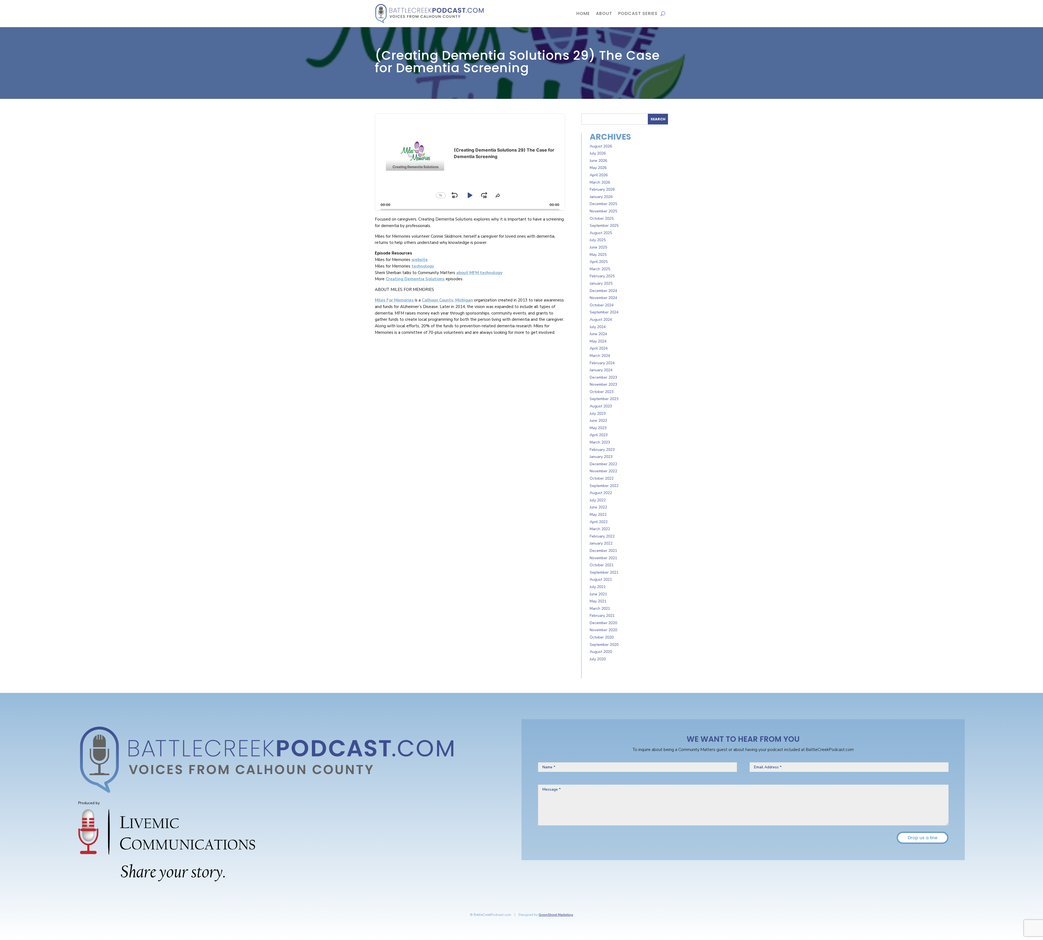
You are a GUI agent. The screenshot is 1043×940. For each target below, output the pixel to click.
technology (422, 266)
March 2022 (600, 529)
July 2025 (598, 240)
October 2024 (602, 305)
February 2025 (602, 276)
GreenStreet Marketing (556, 915)
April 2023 (599, 435)
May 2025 (598, 254)
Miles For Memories (394, 300)
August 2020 (601, 651)
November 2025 (603, 211)
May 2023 (598, 427)
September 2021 (604, 572)
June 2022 (598, 507)
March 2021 (600, 608)
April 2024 (599, 348)
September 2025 (604, 225)
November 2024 (603, 297)
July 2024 (598, 326)
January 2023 (601, 456)
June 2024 (598, 334)
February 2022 (602, 536)
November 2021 (603, 558)
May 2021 (598, 601)
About (604, 13)
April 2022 (599, 521)
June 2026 (598, 160)
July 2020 (598, 659)
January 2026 (601, 196)
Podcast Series (638, 13)
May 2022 (598, 514)
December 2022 (603, 464)
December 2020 (603, 622)
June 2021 (598, 594)
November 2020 (603, 630)
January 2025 (601, 283)
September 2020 (604, 644)
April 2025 (599, 261)
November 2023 (603, 384)
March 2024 (600, 355)
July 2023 (598, 413)
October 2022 (602, 478)
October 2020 (602, 637)
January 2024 (601, 370)
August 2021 (601, 579)
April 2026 (599, 175)
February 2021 (602, 615)
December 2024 (603, 290)
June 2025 (598, 247)
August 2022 (601, 492)
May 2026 (598, 167)
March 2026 (600, 182)
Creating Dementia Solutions (415, 279)
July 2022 (598, 500)
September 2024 (604, 312)
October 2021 (602, 565)
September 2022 (604, 485)
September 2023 (604, 398)
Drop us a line (922, 838)
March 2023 (600, 442)
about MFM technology (479, 272)
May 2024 (598, 341)
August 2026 (601, 146)
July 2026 (598, 153)
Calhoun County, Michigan (447, 300)
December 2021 (603, 550)
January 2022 (601, 543)
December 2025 (603, 203)
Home (583, 13)
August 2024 (601, 319)
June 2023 (598, 420)
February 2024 (602, 363)
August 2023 (601, 406)
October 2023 (602, 391)
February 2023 (602, 449)
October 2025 (602, 218)
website (419, 259)
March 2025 (600, 269)
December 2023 (603, 377)
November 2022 (603, 471)
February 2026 (602, 189)
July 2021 (598, 586)
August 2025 (601, 232)
